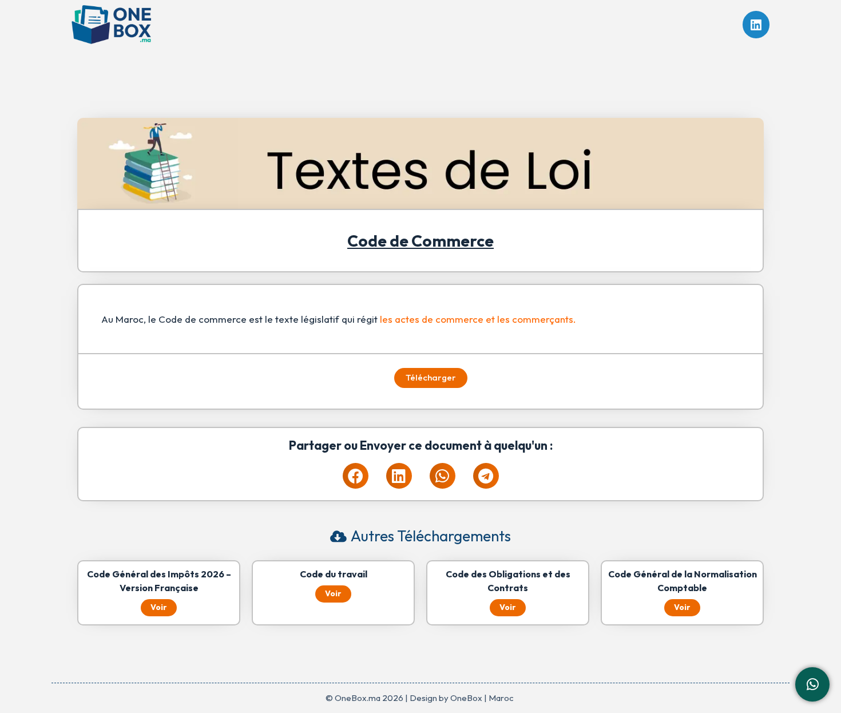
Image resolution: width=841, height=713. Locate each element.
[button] (355, 476)
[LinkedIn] (756, 24)
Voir (158, 607)
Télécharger (431, 377)
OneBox (466, 697)
